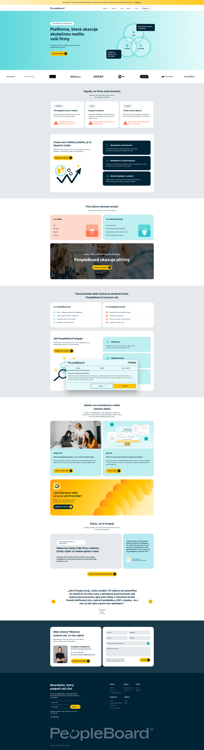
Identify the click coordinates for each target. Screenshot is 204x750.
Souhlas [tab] (78, 368)
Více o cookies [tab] (126, 368)
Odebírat (74, 707)
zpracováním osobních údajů (115, 661)
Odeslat (143, 660)
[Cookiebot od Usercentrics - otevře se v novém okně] (129, 363)
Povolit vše (125, 386)
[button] (106, 8)
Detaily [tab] (102, 368)
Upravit (101, 386)
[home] (57, 8)
